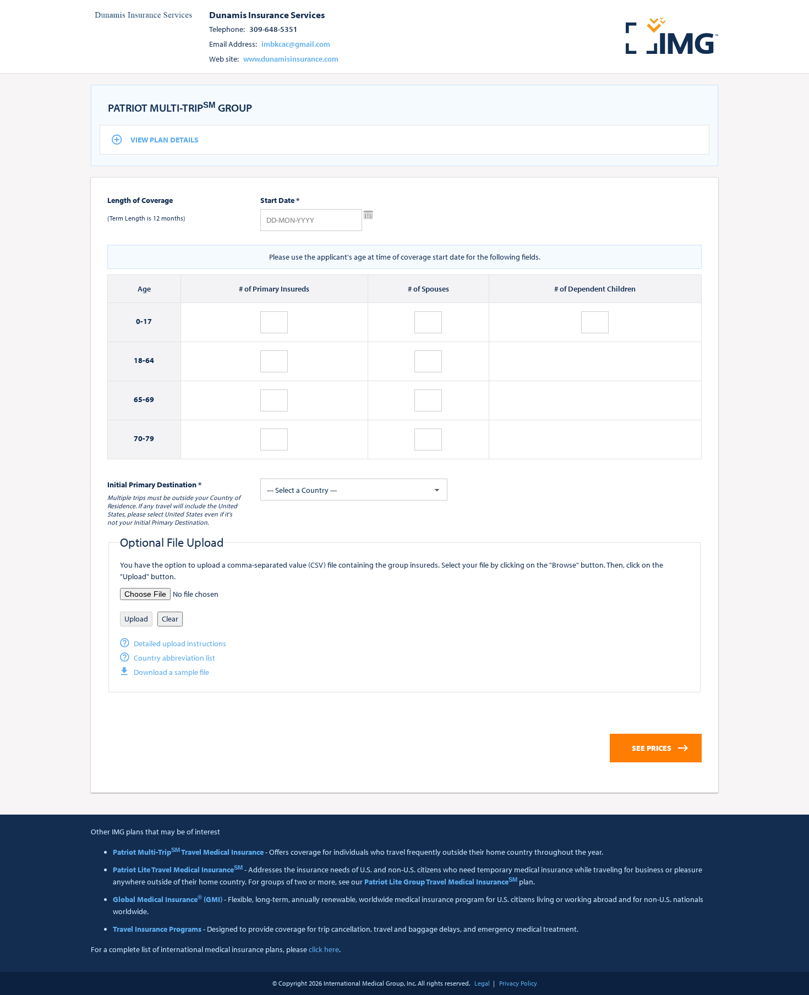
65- (139, 399)
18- (139, 360)
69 (149, 399)
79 (149, 438)
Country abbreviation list (174, 658)
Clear (170, 619)
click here (324, 949)
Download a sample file (171, 672)
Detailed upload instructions (180, 643)
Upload (136, 619)
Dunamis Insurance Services (267, 14)
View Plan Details (164, 140)
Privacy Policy (518, 983)
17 (147, 321)
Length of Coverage (140, 200)
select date (368, 215)
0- (139, 321)
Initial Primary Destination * (154, 485)
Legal (482, 983)
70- (139, 438)
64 (149, 360)
